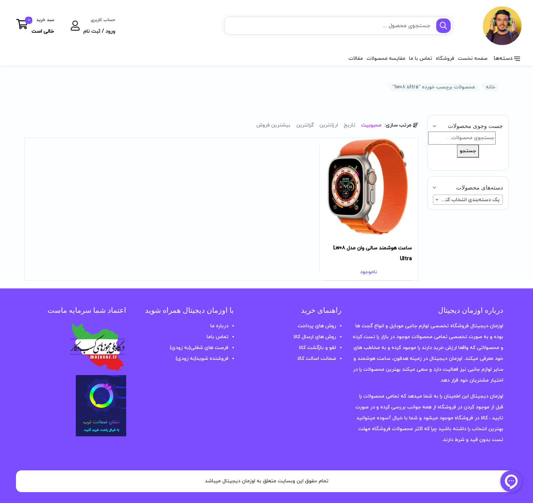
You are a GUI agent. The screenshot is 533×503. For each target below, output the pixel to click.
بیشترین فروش (273, 125)
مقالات (355, 58)
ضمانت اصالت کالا (316, 358)
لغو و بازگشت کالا (317, 347)
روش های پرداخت (317, 326)
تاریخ (349, 125)
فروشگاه (445, 58)
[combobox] (468, 200)
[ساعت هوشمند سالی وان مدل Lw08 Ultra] (368, 187)
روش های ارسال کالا (314, 336)
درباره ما (219, 326)
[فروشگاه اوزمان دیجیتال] (490, 26)
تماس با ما (420, 58)
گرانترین (305, 125)
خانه (490, 87)
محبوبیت (371, 125)
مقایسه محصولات (386, 58)
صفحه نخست (473, 58)
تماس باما (217, 336)
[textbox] (468, 200)
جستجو (468, 150)
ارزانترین (328, 125)
